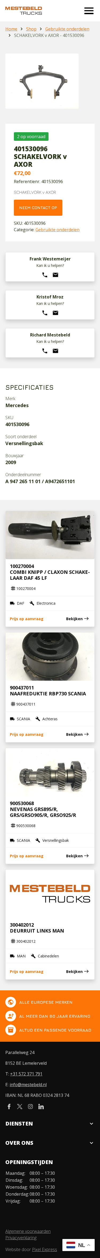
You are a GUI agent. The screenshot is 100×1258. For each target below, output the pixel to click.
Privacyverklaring (21, 1238)
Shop (31, 29)
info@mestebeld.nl (28, 1085)
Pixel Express (44, 1249)
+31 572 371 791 (26, 1074)
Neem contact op (38, 207)
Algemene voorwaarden (28, 1231)
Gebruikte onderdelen (67, 29)
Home (11, 29)
